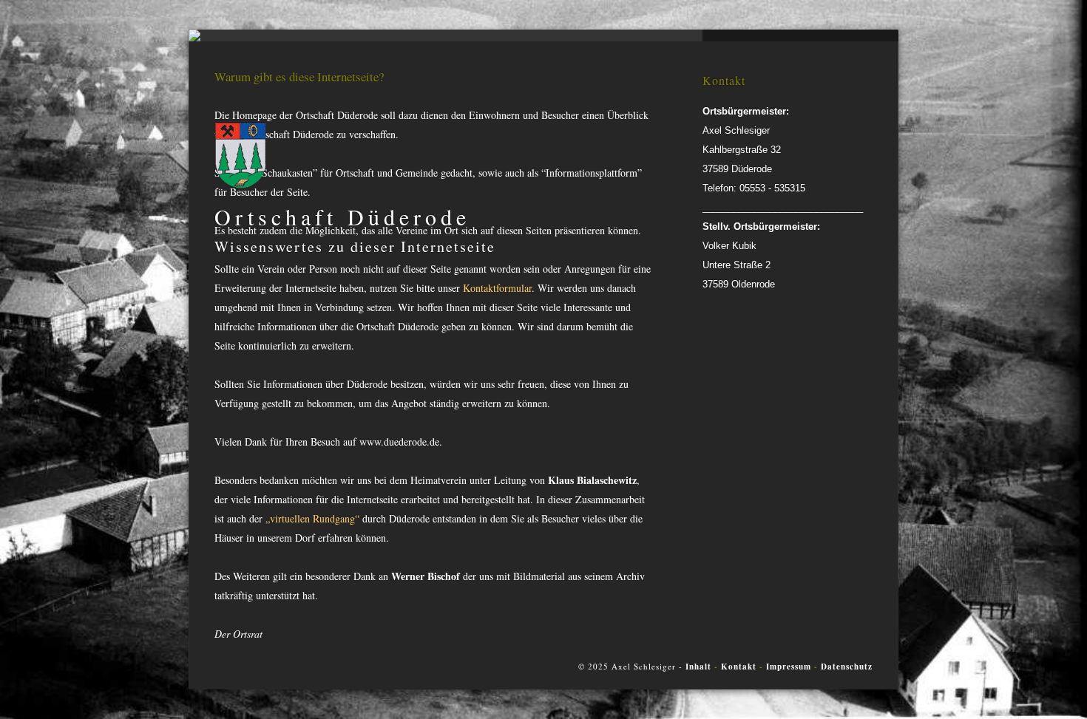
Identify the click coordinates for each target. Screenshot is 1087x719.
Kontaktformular (497, 288)
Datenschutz (847, 666)
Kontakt (740, 666)
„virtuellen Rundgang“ (313, 518)
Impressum (788, 666)
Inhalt (698, 666)
